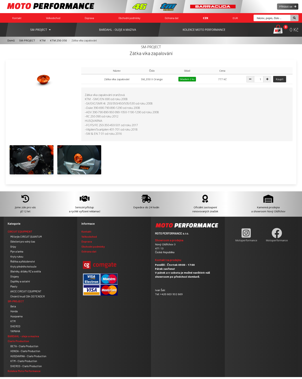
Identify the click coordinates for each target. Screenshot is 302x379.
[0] (278, 29)
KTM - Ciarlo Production (23, 361)
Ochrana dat (172, 18)
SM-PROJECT (27, 40)
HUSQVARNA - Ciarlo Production (28, 356)
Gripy (13, 246)
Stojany (14, 276)
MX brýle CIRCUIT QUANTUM (26, 236)
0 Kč (294, 29)
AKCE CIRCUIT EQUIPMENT (25, 291)
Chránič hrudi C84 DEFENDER (27, 296)
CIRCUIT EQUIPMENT (20, 231)
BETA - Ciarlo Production (24, 346)
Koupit (279, 79)
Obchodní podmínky (129, 18)
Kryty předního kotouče (23, 266)
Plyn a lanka (16, 251)
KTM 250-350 (58, 40)
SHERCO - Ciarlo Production (26, 366)
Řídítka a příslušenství (22, 261)
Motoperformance (246, 240)
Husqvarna (16, 316)
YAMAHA (15, 331)
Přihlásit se (286, 6)
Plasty (13, 286)
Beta (13, 306)
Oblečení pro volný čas (22, 241)
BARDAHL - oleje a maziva (23, 336)
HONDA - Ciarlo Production (25, 351)
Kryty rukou (16, 256)
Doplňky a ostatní (20, 281)
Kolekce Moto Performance (24, 371)
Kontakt (16, 18)
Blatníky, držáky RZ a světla (25, 271)
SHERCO (15, 326)
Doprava (89, 18)
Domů (11, 40)
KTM (42, 40)
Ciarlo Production (18, 341)
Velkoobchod (53, 18)
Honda (14, 311)
